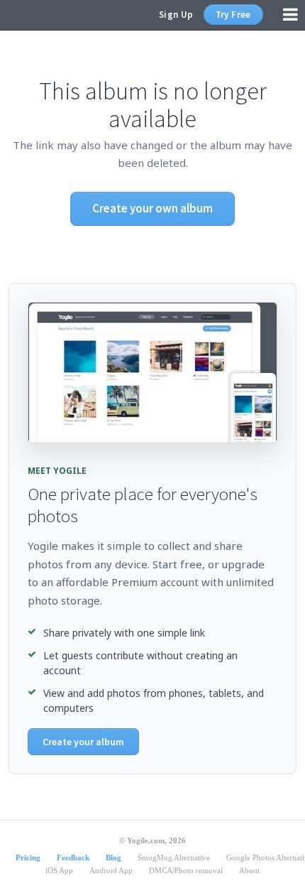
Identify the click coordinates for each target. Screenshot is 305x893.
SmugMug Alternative (174, 857)
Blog (113, 857)
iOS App (59, 870)
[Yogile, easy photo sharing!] (34, 15)
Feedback (73, 857)
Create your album (83, 741)
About (249, 870)
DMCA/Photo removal (186, 870)
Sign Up (176, 15)
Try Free (233, 15)
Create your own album (152, 208)
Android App (111, 870)
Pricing (28, 857)
